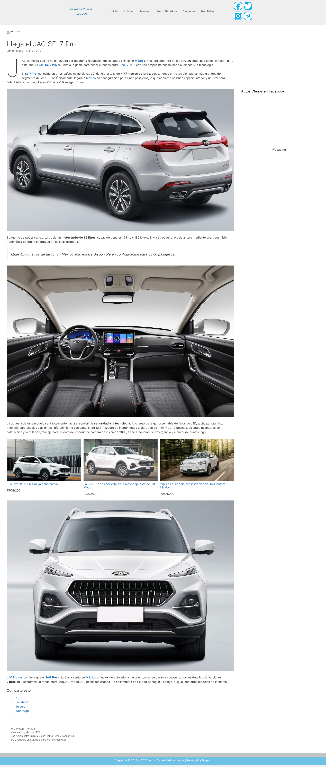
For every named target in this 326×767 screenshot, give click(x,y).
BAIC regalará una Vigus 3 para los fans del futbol (39, 739)
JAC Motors (15, 677)
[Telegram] (248, 16)
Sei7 (131, 65)
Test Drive (207, 11)
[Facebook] (238, 6)
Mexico (30, 732)
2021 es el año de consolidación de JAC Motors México (192, 485)
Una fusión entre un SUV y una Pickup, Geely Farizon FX (42, 735)
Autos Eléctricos (167, 11)
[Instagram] (238, 16)
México (140, 60)
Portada (30, 728)
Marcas (145, 11)
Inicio (114, 11)
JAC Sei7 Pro (48, 65)
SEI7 (37, 732)
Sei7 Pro (31, 73)
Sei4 (123, 65)
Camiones (189, 11)
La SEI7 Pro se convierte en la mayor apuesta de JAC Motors (120, 485)
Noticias (128, 11)
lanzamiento (17, 732)
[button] (129, 11)
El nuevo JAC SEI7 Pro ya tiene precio (32, 484)
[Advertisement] (266, 56)
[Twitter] (248, 6)
